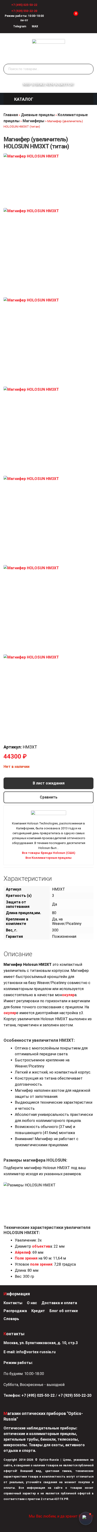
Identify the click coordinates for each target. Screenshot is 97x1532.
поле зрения (41, 1264)
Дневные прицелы (38, 115)
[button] (23, 99)
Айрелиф (23, 1252)
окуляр (68, 995)
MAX (34, 26)
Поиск (89, 69)
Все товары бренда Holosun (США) (48, 853)
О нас (32, 1303)
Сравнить (48, 797)
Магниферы (33, 121)
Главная (11, 115)
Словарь (11, 1319)
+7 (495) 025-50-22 (24, 5)
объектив (41, 1246)
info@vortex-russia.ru (36, 1352)
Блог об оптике (63, 1311)
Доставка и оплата (59, 1303)
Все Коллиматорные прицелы (48, 857)
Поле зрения (26, 1258)
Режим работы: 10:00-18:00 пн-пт (24, 18)
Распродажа (15, 1311)
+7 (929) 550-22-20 (24, 11)
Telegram (19, 26)
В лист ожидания (49, 783)
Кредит (38, 1311)
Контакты (13, 1303)
